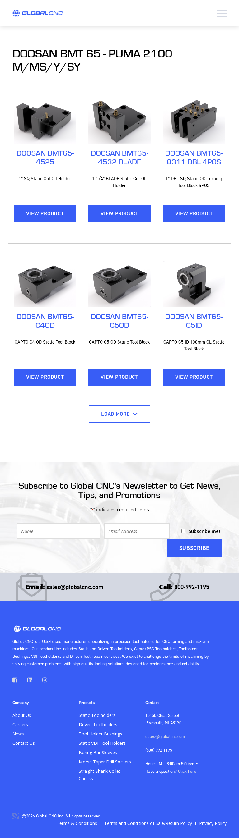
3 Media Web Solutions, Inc (15, 816)
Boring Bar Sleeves (98, 752)
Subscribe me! (204, 531)
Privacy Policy (213, 823)
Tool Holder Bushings (100, 734)
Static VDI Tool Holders (102, 743)
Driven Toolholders (98, 724)
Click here (187, 771)
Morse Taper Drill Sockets (105, 762)
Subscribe (194, 548)
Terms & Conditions (77, 823)
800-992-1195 (191, 587)
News (18, 734)
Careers (20, 724)
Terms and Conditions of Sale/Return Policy (148, 823)
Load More (116, 413)
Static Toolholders (97, 715)
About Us (21, 715)
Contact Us (23, 743)
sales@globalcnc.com (74, 587)
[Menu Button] (222, 13)
